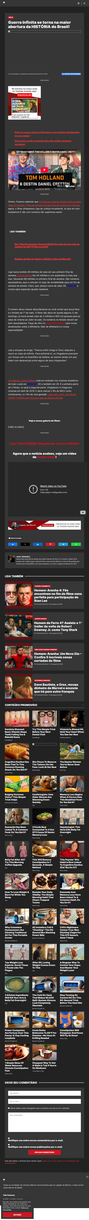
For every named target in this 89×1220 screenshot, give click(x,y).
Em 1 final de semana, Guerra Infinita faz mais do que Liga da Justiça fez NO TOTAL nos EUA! (47, 245)
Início (11, 17)
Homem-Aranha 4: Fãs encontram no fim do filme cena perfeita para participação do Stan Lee (58, 595)
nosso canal (46, 457)
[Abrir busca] (84, 3)
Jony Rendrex (23, 557)
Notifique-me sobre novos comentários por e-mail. (35, 1140)
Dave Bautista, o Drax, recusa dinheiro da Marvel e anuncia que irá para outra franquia (56, 688)
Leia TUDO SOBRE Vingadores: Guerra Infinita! (44, 443)
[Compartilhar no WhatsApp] (76, 544)
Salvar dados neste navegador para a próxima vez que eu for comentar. (40, 1108)
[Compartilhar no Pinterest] (50, 544)
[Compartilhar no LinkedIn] (38, 544)
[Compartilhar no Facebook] (12, 544)
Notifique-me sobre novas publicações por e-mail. (35, 1147)
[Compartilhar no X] (25, 544)
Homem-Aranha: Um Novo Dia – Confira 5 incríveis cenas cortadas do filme (58, 657)
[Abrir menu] (78, 3)
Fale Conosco (9, 1195)
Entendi (17, 1215)
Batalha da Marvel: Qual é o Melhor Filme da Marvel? (43, 259)
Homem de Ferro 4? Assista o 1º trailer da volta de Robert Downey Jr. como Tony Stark (58, 626)
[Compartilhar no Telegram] (63, 544)
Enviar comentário (44, 1152)
